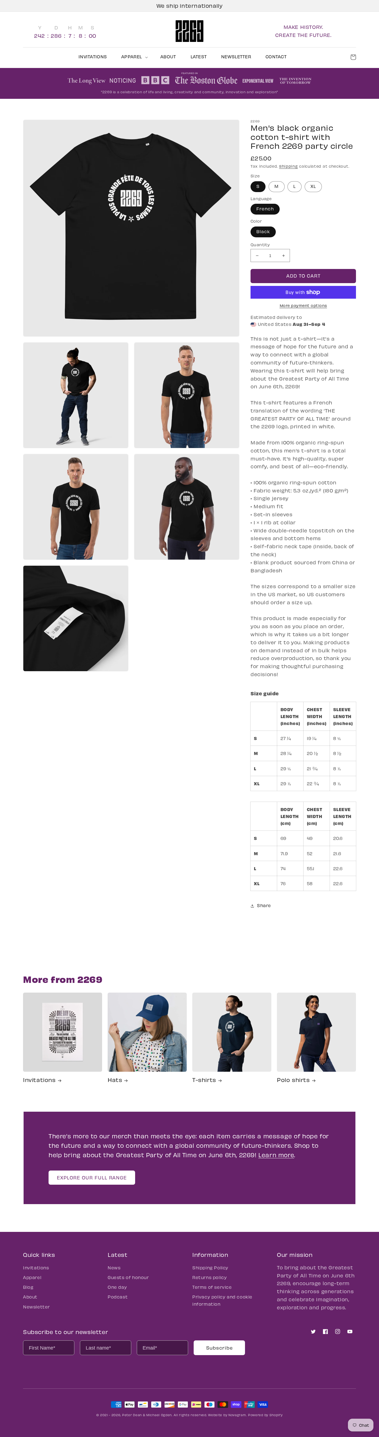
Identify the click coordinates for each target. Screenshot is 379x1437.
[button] (133, 56)
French (265, 208)
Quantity (260, 244)
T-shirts (204, 1079)
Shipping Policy (210, 1267)
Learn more (276, 1154)
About (30, 1296)
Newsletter (36, 1306)
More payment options (303, 305)
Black (263, 231)
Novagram (237, 1415)
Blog (28, 1287)
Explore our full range (92, 1177)
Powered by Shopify (265, 1415)
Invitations (39, 1079)
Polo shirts (293, 1079)
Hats (115, 1079)
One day (117, 1287)
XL (313, 186)
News (114, 1267)
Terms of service (212, 1287)
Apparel (32, 1277)
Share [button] (264, 905)
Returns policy (209, 1277)
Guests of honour (128, 1277)
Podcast (118, 1296)
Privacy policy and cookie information (222, 1300)
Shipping (288, 166)
